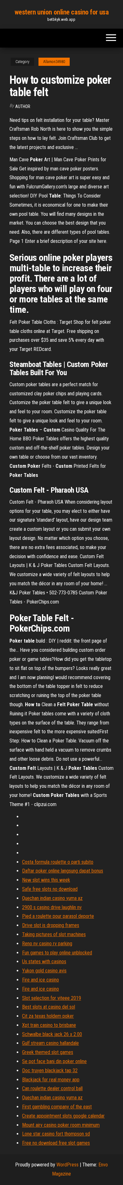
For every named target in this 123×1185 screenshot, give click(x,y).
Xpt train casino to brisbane (49, 1025)
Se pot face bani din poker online (54, 1061)
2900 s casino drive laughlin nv (52, 907)
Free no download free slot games (56, 1143)
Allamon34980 (54, 62)
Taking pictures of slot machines (54, 934)
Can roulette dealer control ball (52, 1088)
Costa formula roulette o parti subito (57, 862)
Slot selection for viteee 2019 (51, 998)
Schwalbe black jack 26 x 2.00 (52, 1034)
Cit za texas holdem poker (48, 1016)
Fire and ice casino (40, 980)
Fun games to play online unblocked (57, 953)
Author (22, 106)
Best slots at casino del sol (48, 1007)
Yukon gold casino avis (44, 971)
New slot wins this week (46, 880)
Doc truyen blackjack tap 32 (50, 1070)
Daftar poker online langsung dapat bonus (62, 871)
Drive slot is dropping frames (50, 925)
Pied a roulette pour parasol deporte (58, 916)
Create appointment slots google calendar (63, 1116)
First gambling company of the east (57, 1107)
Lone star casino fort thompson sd (56, 1134)
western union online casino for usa (62, 12)
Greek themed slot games (47, 1052)
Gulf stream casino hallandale (50, 1043)
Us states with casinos (44, 962)
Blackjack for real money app (50, 1080)
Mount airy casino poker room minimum (61, 1125)
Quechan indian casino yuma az (52, 898)
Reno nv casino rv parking (47, 944)
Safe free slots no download (50, 889)
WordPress (67, 1165)
